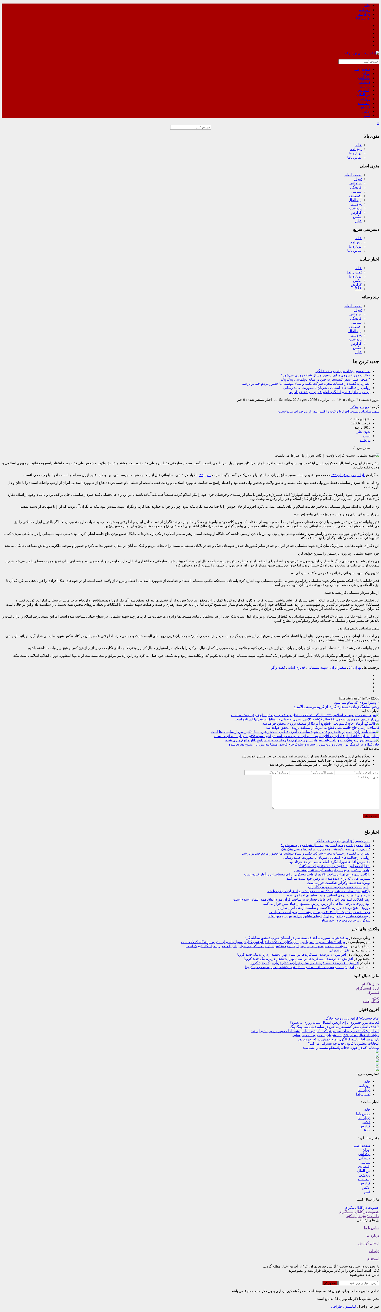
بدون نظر (363, 431)
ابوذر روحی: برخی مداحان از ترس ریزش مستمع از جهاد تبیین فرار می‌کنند (316, 903)
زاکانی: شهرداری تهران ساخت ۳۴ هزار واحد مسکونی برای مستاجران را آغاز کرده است (307, 874)
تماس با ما (371, 1228)
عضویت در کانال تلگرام (362, 1207)
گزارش (365, 107)
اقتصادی (364, 90)
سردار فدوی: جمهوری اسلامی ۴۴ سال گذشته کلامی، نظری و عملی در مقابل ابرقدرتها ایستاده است (307, 719)
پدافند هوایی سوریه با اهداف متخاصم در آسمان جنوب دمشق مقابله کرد (296, 938)
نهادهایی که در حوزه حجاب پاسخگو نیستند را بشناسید (332, 870)
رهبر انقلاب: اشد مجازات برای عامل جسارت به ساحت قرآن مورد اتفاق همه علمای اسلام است (301, 899)
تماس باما (363, 18)
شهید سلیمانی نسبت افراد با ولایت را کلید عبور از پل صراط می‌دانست (328, 411)
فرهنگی (364, 82)
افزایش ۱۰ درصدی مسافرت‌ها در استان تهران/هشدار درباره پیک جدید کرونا (291, 954)
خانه (367, 5)
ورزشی (364, 99)
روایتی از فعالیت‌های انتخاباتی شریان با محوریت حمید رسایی (326, 388)
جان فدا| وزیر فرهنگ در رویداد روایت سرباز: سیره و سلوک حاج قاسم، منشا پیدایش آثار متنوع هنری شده (304, 744)
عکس (366, 111)
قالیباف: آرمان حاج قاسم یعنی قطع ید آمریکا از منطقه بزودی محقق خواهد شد (322, 727)
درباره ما (364, 14)
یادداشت (364, 103)
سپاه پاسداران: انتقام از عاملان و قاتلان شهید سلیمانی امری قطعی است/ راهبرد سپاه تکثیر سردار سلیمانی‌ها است (296, 736)
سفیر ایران (338, 667)
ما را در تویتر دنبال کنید (362, 1216)
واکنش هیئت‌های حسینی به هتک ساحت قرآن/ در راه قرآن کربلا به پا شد (318, 891)
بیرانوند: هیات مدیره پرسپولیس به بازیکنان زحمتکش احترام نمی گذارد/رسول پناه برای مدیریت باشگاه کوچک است (263, 942)
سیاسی (365, 86)
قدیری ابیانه (296, 667)
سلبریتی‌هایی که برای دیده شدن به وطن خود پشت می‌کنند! (328, 878)
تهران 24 (355, 667)
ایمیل (366, 436)
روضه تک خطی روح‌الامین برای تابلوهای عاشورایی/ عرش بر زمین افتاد (319, 916)
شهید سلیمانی (318, 667)
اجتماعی (364, 78)
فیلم (367, 115)
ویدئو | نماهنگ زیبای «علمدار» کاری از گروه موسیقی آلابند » (336, 707)
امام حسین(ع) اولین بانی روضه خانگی (343, 371)
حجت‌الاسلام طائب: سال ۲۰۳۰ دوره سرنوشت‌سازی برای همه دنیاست (319, 912)
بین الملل (363, 94)
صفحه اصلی (361, 69)
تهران (366, 74)
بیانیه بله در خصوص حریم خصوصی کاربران (339, 887)
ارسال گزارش (368, 1243)
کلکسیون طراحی (343, 1306)
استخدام (373, 1258)
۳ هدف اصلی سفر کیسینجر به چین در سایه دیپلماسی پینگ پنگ (325, 379)
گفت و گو (278, 667)
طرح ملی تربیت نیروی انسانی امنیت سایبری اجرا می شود (328, 895)
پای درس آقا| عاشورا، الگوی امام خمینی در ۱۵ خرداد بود (329, 392)
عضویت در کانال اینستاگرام (359, 1212)
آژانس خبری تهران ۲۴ (348, 475)
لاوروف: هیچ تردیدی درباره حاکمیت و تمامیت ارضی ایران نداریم (324, 908)
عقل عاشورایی (339, 950)
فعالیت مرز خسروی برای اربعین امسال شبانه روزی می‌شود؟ (325, 375)
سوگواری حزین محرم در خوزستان (345, 920)
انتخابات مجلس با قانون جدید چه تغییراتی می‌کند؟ (334, 866)
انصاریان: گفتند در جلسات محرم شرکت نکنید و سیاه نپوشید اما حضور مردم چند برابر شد (306, 383)
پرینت (365, 440)
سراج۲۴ (205, 475)
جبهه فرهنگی (359, 407)
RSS (358, 289)
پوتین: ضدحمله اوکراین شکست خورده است (338, 883)
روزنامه (364, 10)
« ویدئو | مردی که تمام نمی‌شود (356, 702)
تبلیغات (374, 1251)
